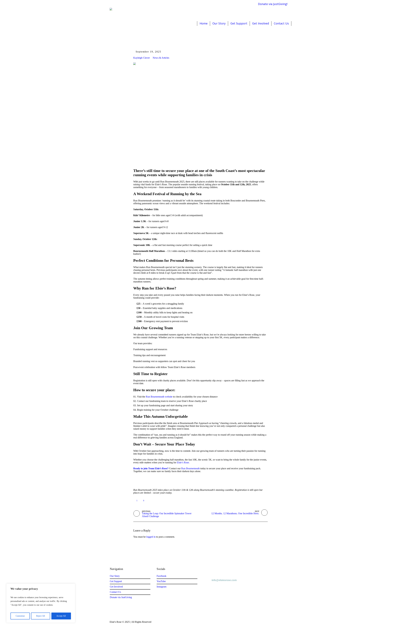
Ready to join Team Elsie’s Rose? (150, 468)
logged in (151, 536)
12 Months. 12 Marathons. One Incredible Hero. (235, 513)
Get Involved (116, 586)
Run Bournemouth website (159, 396)
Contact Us (115, 592)
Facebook (161, 576)
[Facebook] (239, 4)
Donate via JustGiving (121, 597)
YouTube (161, 581)
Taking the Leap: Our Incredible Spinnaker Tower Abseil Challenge (166, 515)
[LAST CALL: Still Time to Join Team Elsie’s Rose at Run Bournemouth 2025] (200, 112)
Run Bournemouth (190, 468)
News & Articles (161, 57)
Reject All (40, 616)
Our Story (115, 576)
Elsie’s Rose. (183, 462)
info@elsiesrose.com (224, 580)
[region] (40, 603)
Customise (20, 616)
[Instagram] (244, 4)
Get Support (116, 581)
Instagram (161, 586)
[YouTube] (248, 4)
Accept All (61, 616)
